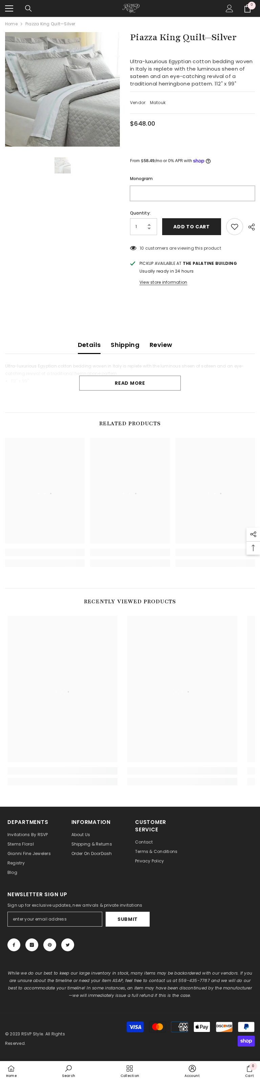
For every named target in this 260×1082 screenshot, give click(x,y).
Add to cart (191, 226)
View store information (163, 282)
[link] (45, 552)
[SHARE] (249, 227)
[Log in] (229, 8)
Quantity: (140, 213)
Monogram (141, 178)
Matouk (158, 102)
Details (89, 345)
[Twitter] (67, 944)
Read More (130, 383)
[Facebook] (13, 944)
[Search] (28, 8)
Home (11, 24)
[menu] (9, 8)
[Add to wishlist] (234, 226)
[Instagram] (31, 944)
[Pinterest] (49, 944)
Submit (127, 919)
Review (161, 345)
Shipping (125, 345)
